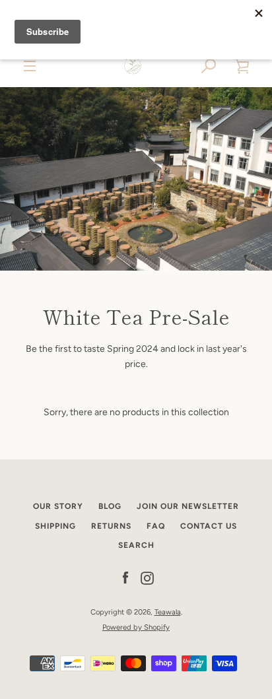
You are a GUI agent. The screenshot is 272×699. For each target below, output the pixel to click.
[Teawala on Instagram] (147, 577)
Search (136, 545)
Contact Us (208, 526)
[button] (209, 66)
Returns (111, 526)
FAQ (156, 526)
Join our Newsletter (188, 506)
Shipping (55, 526)
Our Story (58, 506)
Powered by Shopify (136, 627)
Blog (109, 506)
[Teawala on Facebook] (125, 577)
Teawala (167, 611)
